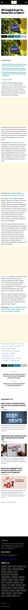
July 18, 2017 (7, 16)
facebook (4, 579)
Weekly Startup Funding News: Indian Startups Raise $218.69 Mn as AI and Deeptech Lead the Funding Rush (14, 73)
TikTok (20, 593)
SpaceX (12, 590)
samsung (21, 587)
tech (3, 593)
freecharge (18, 346)
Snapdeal (12, 353)
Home (2, 7)
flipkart (11, 346)
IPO (8, 585)
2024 (14, 566)
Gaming (16, 579)
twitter (14, 595)
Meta (23, 585)
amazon (7, 343)
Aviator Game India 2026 (8, 559)
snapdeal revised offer (7, 355)
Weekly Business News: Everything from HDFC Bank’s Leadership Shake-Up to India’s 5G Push (14, 69)
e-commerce (20, 343)
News (6, 7)
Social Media (5, 590)
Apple (9, 569)
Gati (23, 346)
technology (9, 593)
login (6, 502)
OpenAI (15, 587)
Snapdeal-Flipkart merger (8, 358)
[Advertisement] (14, 111)
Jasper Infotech (6, 348)
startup (18, 590)
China (15, 571)
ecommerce (5, 346)
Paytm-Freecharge (6, 351)
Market (13, 585)
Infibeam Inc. (4, 276)
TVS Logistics (5, 360)
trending (9, 595)
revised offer (5, 353)
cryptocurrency (5, 574)
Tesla (15, 593)
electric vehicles (6, 577)
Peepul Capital (16, 351)
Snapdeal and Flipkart (7, 85)
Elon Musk (14, 577)
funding (10, 579)
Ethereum (21, 577)
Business (9, 571)
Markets (18, 585)
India (3, 582)
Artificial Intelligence (18, 569)
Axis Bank (13, 343)
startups (24, 590)
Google (22, 579)
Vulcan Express (15, 360)
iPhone (3, 585)
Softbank (10, 198)
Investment (16, 582)
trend (3, 595)
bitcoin (3, 571)
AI (25, 566)
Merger (13, 348)
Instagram (8, 582)
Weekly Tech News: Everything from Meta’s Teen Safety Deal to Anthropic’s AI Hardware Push (14, 65)
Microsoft (4, 587)
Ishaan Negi (4, 409)
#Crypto (4, 566)
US (18, 595)
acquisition (20, 566)
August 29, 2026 (12, 409)
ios (21, 582)
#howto (9, 566)
